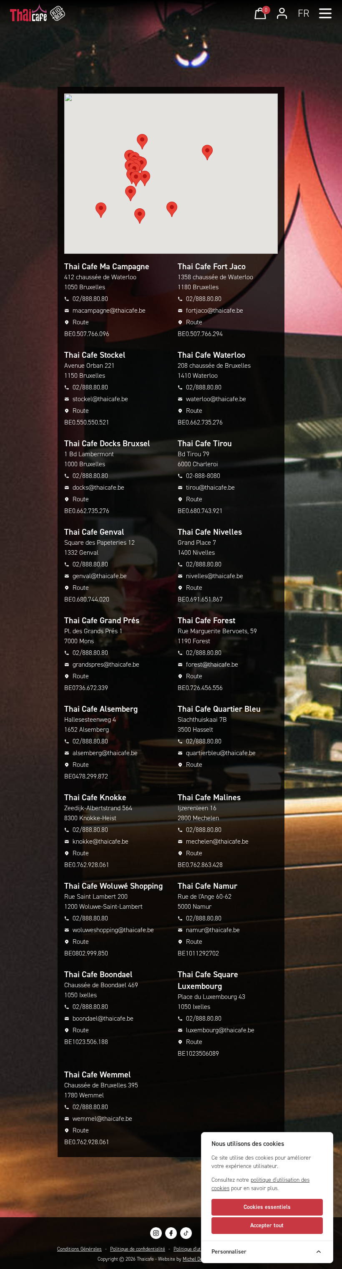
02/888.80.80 (90, 298)
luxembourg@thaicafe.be (220, 1030)
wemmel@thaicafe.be (102, 1118)
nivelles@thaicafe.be (214, 575)
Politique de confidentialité (137, 1249)
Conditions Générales (79, 1249)
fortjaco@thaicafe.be (214, 310)
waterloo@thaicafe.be (216, 398)
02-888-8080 (203, 475)
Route (81, 322)
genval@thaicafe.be (100, 575)
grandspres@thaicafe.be (106, 664)
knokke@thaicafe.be (100, 841)
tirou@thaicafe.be (210, 487)
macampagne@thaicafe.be (109, 310)
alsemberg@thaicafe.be (105, 752)
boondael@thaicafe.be (103, 1018)
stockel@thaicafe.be (100, 398)
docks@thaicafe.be (98, 487)
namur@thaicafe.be (213, 929)
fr (303, 13)
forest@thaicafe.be (212, 664)
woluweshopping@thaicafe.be (113, 929)
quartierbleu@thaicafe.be (221, 752)
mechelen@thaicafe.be (217, 841)
